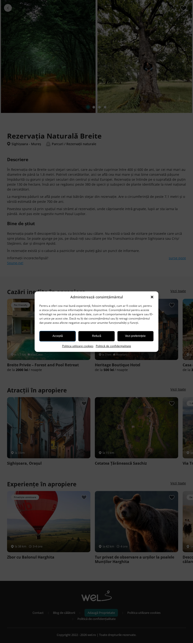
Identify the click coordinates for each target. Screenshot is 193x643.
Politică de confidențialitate (113, 346)
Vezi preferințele (135, 336)
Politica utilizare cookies (77, 346)
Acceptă (57, 336)
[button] (152, 297)
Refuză (96, 336)
